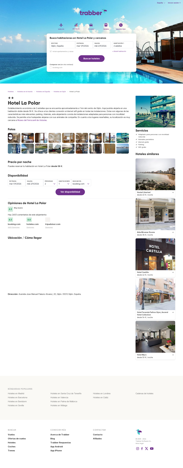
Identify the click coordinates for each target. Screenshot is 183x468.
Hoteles (12, 442)
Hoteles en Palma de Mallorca (63, 401)
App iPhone (56, 450)
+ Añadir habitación (119, 51)
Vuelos (11, 434)
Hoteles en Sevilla (16, 405)
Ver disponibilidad (70, 191)
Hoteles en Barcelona (17, 397)
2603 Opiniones (14, 227)
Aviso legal (140, 443)
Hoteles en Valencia (59, 397)
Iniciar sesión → (174, 3)
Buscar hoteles (91, 58)
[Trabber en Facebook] (142, 450)
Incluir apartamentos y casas (63, 51)
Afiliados (97, 438)
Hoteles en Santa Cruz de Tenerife (65, 393)
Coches (11, 446)
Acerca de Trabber (59, 434)
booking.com (57, 67)
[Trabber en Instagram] (138, 450)
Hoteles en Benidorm (17, 401)
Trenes (11, 450)
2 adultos (118, 46)
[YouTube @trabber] (151, 450)
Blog (52, 438)
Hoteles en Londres (102, 393)
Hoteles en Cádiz (100, 397)
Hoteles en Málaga (58, 405)
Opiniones (30, 227)
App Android (56, 446)
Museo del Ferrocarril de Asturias (32, 120)
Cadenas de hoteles (144, 393)
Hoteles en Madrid (16, 393)
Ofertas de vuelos (17, 438)
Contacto (97, 434)
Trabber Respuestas (60, 442)
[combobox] (62, 44)
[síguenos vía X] (147, 450)
